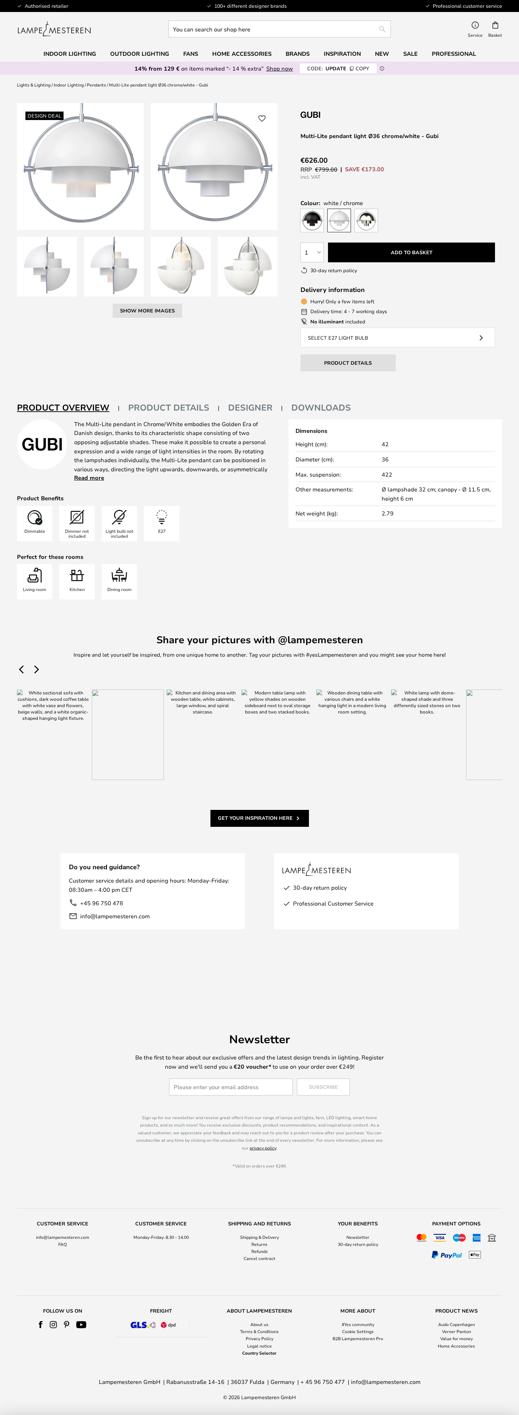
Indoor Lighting (69, 85)
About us (259, 1324)
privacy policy (263, 1148)
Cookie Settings (358, 1331)
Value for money (456, 1338)
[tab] (68, 408)
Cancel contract (259, 1258)
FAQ (62, 1244)
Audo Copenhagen (456, 1324)
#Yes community (358, 1324)
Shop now (279, 68)
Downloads (321, 407)
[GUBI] (335, 115)
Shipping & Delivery (259, 1237)
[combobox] (279, 29)
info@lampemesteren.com (115, 916)
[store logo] (54, 28)
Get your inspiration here (255, 817)
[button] (47, 267)
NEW (382, 54)
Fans (190, 54)
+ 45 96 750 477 (322, 1381)
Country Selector (259, 1353)
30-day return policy (358, 1244)
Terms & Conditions (259, 1331)
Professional (454, 54)
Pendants (96, 85)
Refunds (259, 1251)
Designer (250, 407)
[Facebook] (41, 1324)
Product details (168, 407)
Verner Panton (456, 1331)
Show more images (147, 310)
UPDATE (338, 68)
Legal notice (259, 1346)
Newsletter (357, 1237)
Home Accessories (456, 1346)
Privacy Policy (259, 1338)
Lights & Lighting (33, 85)
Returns (259, 1244)
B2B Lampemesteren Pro (358, 1338)
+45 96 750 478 (101, 903)
